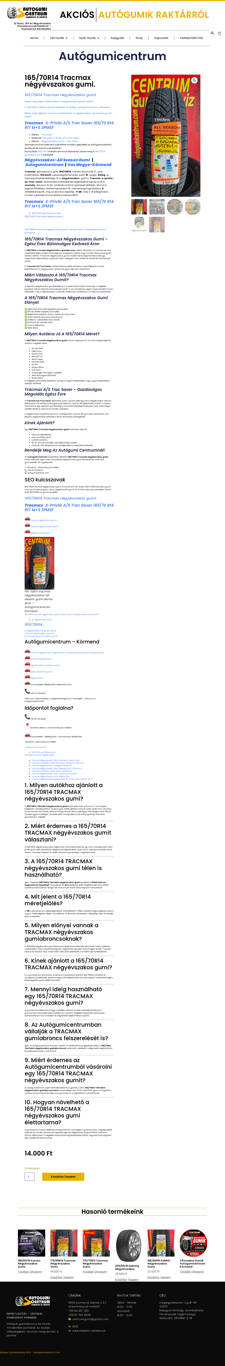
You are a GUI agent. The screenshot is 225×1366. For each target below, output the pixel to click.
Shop (132, 38)
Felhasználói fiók (190, 38)
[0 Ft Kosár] (219, 33)
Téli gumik (41, 38)
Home (15, 38)
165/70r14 (43, 151)
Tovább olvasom (30, 1271)
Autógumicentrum (112, 56)
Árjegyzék (107, 38)
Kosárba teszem (63, 1177)
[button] (212, 33)
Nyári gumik (74, 38)
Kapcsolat (157, 38)
